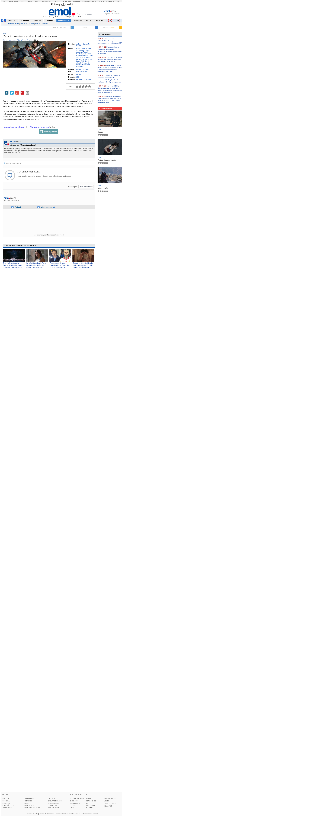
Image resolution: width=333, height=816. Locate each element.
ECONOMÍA (6, 801)
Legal (30, 1)
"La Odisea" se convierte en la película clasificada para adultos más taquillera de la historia (110, 59)
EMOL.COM (74, 801)
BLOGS (72, 805)
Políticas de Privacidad (46, 814)
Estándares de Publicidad (90, 814)
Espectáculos (63, 20)
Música (31, 24)
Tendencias (77, 20)
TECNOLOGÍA (7, 807)
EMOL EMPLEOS (53, 803)
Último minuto (105, 34)
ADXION (107, 801)
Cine (17, 24)
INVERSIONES (91, 801)
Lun (118, 1)
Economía (25, 20)
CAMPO (88, 799)
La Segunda (110, 1)
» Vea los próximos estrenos (39, 127)
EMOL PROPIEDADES (55, 801)
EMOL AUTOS (52, 799)
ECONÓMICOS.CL (110, 799)
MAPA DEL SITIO (53, 807)
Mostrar (62, 6)
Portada (11, 24)
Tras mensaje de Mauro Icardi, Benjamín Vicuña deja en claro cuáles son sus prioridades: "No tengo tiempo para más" (60, 267)
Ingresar (107, 14)
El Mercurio (13, 1)
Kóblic (100, 132)
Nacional (11, 20)
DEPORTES (6, 803)
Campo (37, 1)
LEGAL (72, 807)
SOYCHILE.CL (91, 807)
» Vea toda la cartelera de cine (13, 127)
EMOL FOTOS (29, 805)
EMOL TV (27, 803)
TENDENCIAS (29, 799)
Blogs (23, 1)
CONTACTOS (52, 805)
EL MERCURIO (75, 803)
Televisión (23, 24)
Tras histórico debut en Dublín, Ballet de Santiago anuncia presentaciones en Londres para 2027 (110, 41)
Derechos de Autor (32, 814)
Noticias (45, 24)
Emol (4, 1)
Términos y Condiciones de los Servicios (67, 814)
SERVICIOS (28, 801)
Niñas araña (103, 188)
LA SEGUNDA (90, 805)
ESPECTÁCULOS (8, 805)
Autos (56, 1)
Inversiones (46, 1)
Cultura (37, 24)
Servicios (99, 20)
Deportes (37, 20)
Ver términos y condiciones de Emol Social (49, 235)
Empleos (76, 1)
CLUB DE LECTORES (77, 799)
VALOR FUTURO (110, 803)
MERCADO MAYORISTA (108, 806)
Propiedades (66, 1)
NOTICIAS (5, 799)
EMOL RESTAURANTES (32, 807)
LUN (87, 803)
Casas (101, 1)
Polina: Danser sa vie (107, 160)
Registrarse (115, 14)
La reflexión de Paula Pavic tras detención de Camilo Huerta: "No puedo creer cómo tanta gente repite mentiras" (36, 267)
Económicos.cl (88, 1)
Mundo (50, 20)
